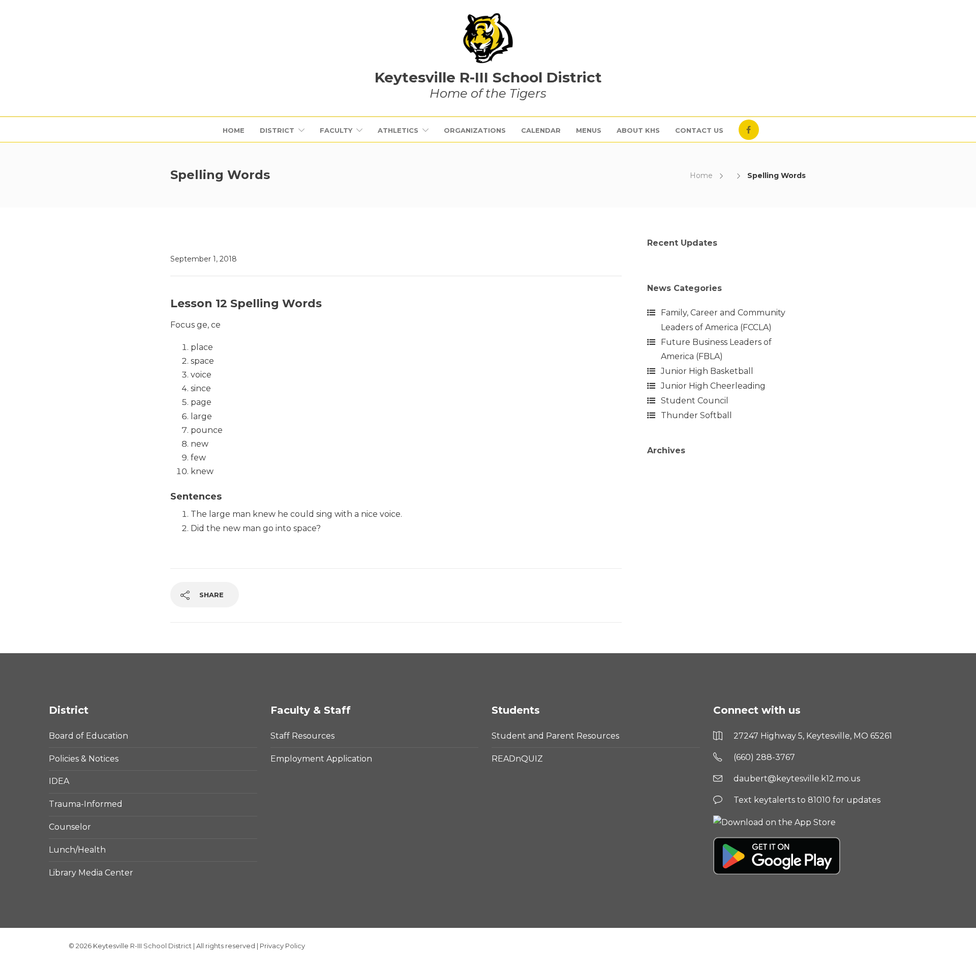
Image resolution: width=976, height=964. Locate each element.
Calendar (541, 130)
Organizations (475, 130)
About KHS (638, 130)
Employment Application (321, 759)
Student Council (694, 400)
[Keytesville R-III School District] (488, 38)
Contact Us (699, 130)
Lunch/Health (77, 850)
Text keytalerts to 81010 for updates (807, 800)
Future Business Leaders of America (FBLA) (716, 349)
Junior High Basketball (707, 371)
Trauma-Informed (86, 804)
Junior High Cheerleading (713, 386)
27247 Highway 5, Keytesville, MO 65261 (813, 736)
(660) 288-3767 (764, 757)
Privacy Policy (282, 946)
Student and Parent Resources (555, 736)
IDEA (59, 781)
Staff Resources (302, 736)
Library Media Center (91, 873)
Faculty (336, 130)
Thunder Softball (696, 415)
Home (234, 130)
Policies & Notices (83, 759)
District (277, 130)
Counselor (70, 827)
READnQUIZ (517, 759)
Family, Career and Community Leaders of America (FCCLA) (723, 320)
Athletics (398, 130)
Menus (588, 130)
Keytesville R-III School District (142, 946)
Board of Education (88, 736)
